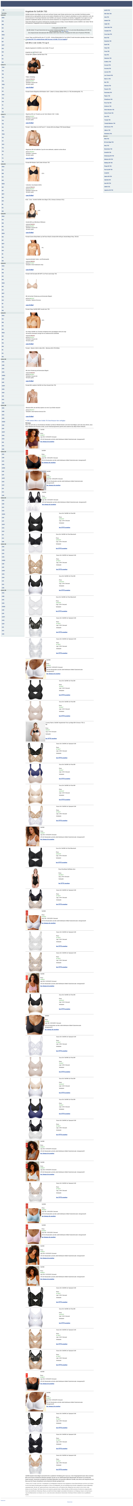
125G (3, 620)
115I (3, 534)
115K (3, 541)
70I (2, 105)
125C (3, 599)
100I (3, 396)
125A (3, 592)
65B (3, 24)
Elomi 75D (106, 37)
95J (3, 353)
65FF (3, 45)
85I (2, 254)
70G (3, 98)
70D (3, 81)
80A (3, 170)
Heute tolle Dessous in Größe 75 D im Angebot (54, 39)
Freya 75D (106, 51)
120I (3, 580)
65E (3, 38)
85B (3, 223)
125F (3, 613)
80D (3, 180)
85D (3, 230)
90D (3, 279)
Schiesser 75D (107, 106)
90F (3, 289)
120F (3, 567)
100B (3, 365)
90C (3, 276)
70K (3, 111)
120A (3, 546)
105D (3, 418)
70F (3, 91)
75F (3, 141)
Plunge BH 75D (107, 166)
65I (2, 55)
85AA (3, 216)
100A (3, 361)
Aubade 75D (107, 20)
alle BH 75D (107, 10)
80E (3, 187)
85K (3, 260)
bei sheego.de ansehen (47, 441)
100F (3, 382)
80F (3, 190)
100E (3, 378)
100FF (3, 385)
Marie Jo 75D (107, 78)
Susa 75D (106, 116)
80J (3, 207)
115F (3, 521)
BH (3, 10)
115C (3, 507)
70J (3, 108)
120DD (3, 560)
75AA (3, 117)
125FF (3, 616)
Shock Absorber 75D (109, 109)
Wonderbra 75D (108, 133)
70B (3, 74)
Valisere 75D (107, 130)
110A (3, 454)
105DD (3, 421)
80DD (3, 183)
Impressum (3, 1500)
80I (2, 204)
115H (3, 531)
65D (3, 31)
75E (3, 137)
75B (3, 123)
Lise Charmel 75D (108, 75)
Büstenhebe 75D (108, 149)
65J (3, 58)
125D (3, 603)
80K (3, 211)
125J (3, 630)
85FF (3, 243)
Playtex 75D (107, 95)
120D (3, 556)
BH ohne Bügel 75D (109, 142)
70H (3, 101)
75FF (3, 144)
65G (3, 48)
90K (3, 310)
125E (3, 610)
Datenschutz (69, 1501)
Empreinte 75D (107, 41)
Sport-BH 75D (107, 183)
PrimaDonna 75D (108, 99)
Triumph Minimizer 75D (109, 123)
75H (3, 151)
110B (3, 457)
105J (3, 445)
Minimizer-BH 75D (108, 159)
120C (3, 553)
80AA (3, 166)
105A (3, 408)
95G (3, 343)
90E (3, 286)
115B (3, 503)
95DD (3, 332)
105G (3, 435)
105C (3, 414)
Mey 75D (106, 82)
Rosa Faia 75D (107, 102)
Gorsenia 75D (107, 68)
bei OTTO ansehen (64, 527)
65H (3, 51)
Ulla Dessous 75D (108, 126)
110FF (3, 478)
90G (3, 296)
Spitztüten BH (107, 179)
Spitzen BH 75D (108, 176)
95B (3, 322)
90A (3, 269)
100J (3, 399)
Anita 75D (106, 17)
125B (3, 596)
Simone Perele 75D (108, 113)
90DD (3, 283)
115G (3, 527)
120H (3, 577)
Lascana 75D (107, 71)
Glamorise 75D (107, 58)
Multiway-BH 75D (108, 162)
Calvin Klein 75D (108, 27)
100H (3, 392)
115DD (3, 514)
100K (3, 402)
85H (3, 250)
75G (3, 147)
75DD (3, 134)
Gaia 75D (106, 54)
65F (3, 41)
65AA (3, 17)
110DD (3, 467)
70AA (3, 67)
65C (3, 27)
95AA (3, 315)
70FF (3, 94)
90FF (3, 293)
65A (3, 21)
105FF (3, 432)
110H (3, 485)
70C (3, 77)
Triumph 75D (107, 119)
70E (3, 87)
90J (3, 307)
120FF (3, 570)
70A (3, 70)
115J (3, 538)
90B (3, 272)
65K (3, 62)
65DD (3, 34)
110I (3, 488)
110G (3, 481)
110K (3, 495)
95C (3, 325)
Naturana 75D (107, 85)
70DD (3, 84)
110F (3, 474)
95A (3, 319)
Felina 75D (106, 47)
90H (3, 300)
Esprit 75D (106, 44)
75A (3, 120)
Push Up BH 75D (108, 169)
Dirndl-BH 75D (107, 152)
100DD (3, 375)
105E (3, 425)
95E (3, 336)
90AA (3, 265)
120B (3, 550)
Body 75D (106, 145)
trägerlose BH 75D (108, 190)
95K (3, 356)
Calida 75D (106, 23)
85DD (3, 233)
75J (3, 158)
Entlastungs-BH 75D (109, 155)
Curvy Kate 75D (108, 34)
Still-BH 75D (107, 186)
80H (3, 200)
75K (3, 161)
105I (3, 442)
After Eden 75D (107, 13)
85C (3, 226)
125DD (3, 606)
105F (3, 428)
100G (3, 389)
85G (3, 247)
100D (3, 372)
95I (2, 349)
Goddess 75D (107, 61)
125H (3, 623)
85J (3, 257)
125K (3, 634)
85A (3, 219)
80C (3, 176)
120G (3, 574)
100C (3, 368)
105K (3, 449)
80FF (3, 194)
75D (3, 130)
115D (3, 510)
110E (3, 471)
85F (3, 240)
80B (3, 173)
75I (2, 154)
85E (3, 236)
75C (3, 127)
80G (3, 197)
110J (3, 491)
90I (2, 303)
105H (3, 438)
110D (3, 464)
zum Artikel (29, 87)
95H (3, 346)
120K (3, 587)
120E (3, 563)
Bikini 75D (106, 138)
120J (3, 584)
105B (3, 411)
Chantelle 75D (107, 30)
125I (3, 627)
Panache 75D (107, 89)
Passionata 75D (108, 92)
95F (3, 339)
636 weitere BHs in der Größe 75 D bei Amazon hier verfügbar (46, 420)
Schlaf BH (106, 173)
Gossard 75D (107, 65)
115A (3, 500)
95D (3, 329)
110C (3, 461)
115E (3, 517)
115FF (3, 524)
